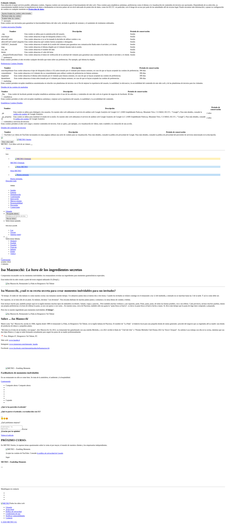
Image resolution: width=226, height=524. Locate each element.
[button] (8, 148)
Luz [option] (11, 230)
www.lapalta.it (14, 340)
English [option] (13, 243)
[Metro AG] (13, 140)
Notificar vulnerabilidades (15, 516)
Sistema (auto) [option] (15, 235)
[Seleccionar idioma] (7, 237)
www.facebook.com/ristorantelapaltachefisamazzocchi (29, 348)
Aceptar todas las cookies (11, 18)
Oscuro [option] (13, 232)
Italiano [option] (13, 249)
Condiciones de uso (13, 514)
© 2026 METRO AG (9, 522)
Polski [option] (12, 252)
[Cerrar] (31, 144)
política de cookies (20, 114)
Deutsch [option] (13, 241)
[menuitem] (117, 241)
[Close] (2, 467)
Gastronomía (5, 260)
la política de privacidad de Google (50, 453)
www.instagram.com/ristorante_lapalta (23, 344)
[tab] (113, 27)
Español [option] (13, 245)
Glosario (9, 507)
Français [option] (13, 247)
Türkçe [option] (13, 254)
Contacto (9, 518)
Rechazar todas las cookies (11, 16)
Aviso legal (10, 509)
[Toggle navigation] (2, 258)
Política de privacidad (14, 512)
